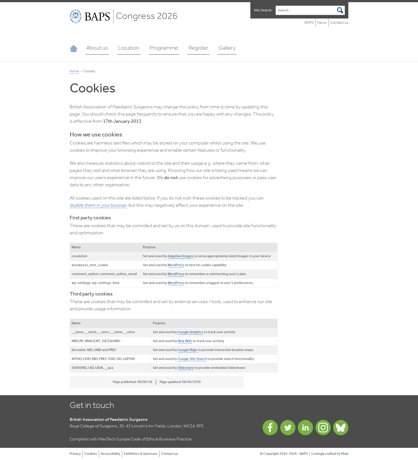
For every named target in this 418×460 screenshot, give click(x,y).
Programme (164, 48)
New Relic (185, 341)
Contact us (339, 23)
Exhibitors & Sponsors (141, 454)
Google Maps (188, 350)
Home (74, 71)
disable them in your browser (98, 205)
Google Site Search (192, 359)
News (322, 23)
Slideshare (186, 367)
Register (198, 48)
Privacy (75, 454)
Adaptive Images (180, 256)
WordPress (176, 265)
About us (97, 48)
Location (128, 48)
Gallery (227, 48)
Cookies (90, 454)
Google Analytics (190, 332)
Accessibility (110, 454)
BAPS (309, 23)
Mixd (344, 453)
